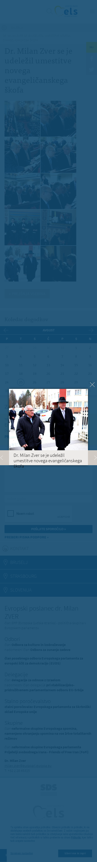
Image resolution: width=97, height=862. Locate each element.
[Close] (92, 384)
